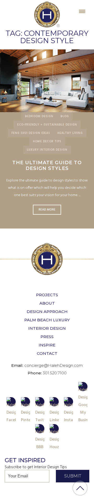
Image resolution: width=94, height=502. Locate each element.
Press (47, 336)
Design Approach (47, 311)
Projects (47, 294)
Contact (47, 353)
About (47, 303)
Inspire (47, 345)
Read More (47, 80)
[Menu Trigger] (82, 11)
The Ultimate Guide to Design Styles (47, 165)
